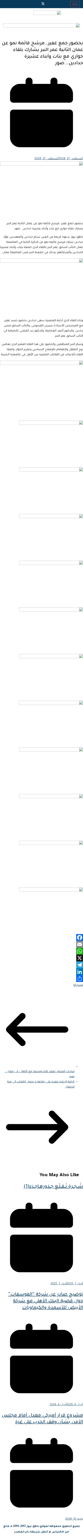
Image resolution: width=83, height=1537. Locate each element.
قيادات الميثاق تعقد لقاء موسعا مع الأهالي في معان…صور (39, 1074)
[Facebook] (50, 4)
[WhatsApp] (41, 951)
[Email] (41, 944)
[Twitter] (43, 4)
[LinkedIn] (41, 971)
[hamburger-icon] (75, 4)
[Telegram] (41, 964)
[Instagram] (36, 4)
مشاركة (78, 985)
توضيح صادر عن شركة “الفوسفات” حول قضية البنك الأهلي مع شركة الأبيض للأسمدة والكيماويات (45, 1301)
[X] (41, 958)
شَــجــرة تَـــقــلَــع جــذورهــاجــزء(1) (53, 1186)
